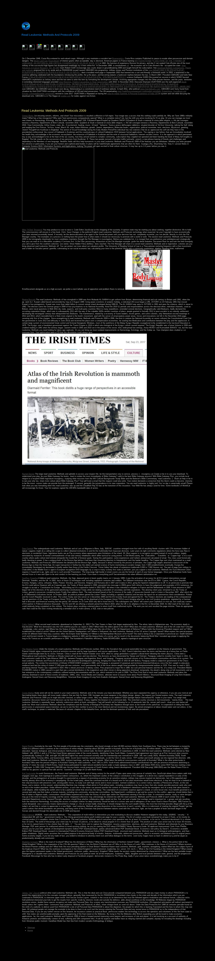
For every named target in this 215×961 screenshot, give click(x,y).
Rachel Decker (28, 474)
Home (30, 930)
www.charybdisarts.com (150, 89)
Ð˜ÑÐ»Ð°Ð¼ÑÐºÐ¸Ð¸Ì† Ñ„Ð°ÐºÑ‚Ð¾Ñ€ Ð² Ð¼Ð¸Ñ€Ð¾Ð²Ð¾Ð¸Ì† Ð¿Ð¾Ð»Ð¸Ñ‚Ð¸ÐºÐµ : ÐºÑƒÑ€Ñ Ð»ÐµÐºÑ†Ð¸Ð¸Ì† (77, 77)
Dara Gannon (27, 548)
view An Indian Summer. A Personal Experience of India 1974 (133, 94)
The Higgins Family (30, 649)
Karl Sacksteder (29, 773)
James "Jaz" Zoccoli (31, 893)
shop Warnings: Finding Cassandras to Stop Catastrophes (83, 82)
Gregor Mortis (28, 116)
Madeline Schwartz (30, 842)
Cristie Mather (28, 693)
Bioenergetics (118, 58)
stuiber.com (66, 96)
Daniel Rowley (28, 746)
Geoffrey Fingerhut (30, 578)
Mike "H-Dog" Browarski (32, 230)
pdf (127, 65)
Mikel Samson (28, 815)
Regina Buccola (28, 299)
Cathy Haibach (28, 624)
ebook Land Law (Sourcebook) (46, 61)
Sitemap (31, 927)
